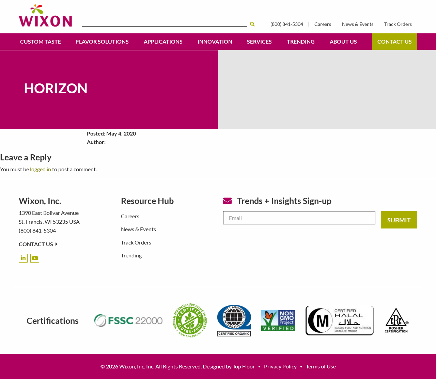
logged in (40, 169)
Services (259, 41)
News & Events (357, 24)
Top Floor (244, 366)
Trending (301, 41)
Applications (163, 41)
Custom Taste (40, 41)
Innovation (215, 41)
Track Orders (398, 24)
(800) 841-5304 (286, 24)
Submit (399, 220)
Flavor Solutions (102, 41)
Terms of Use (321, 366)
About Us (343, 41)
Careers (322, 24)
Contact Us (394, 41)
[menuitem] (40, 41)
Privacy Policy (280, 366)
